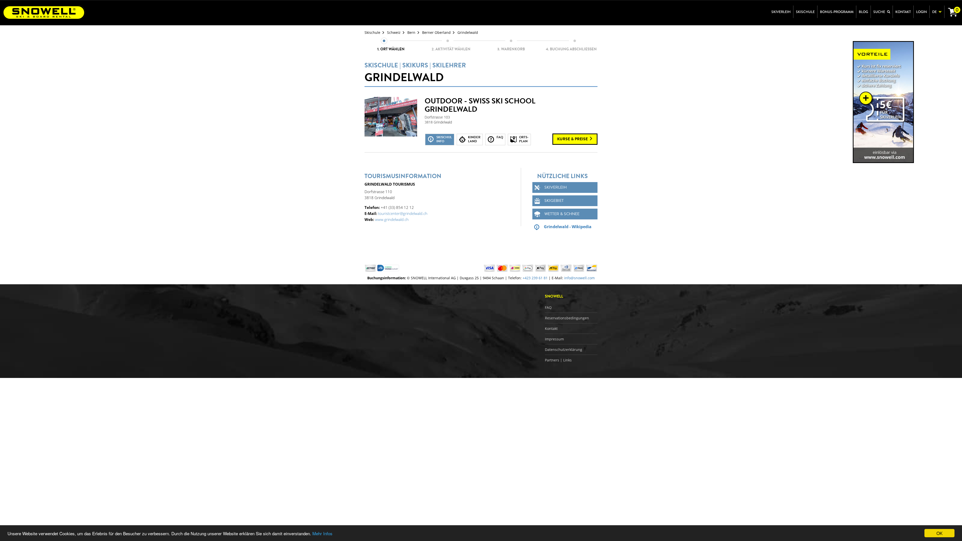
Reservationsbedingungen (567, 318)
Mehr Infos (322, 533)
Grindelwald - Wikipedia (567, 226)
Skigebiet (554, 201)
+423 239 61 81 (535, 278)
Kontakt (551, 328)
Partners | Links (558, 360)
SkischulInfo (444, 139)
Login (921, 11)
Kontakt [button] (903, 11)
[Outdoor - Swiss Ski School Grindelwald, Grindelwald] (391, 117)
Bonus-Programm (837, 11)
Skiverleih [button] (781, 11)
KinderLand (474, 139)
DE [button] (934, 11)
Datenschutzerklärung (563, 349)
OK (939, 533)
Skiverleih (555, 187)
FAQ (500, 137)
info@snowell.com (579, 278)
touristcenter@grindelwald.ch (402, 213)
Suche (879, 11)
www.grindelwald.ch (392, 219)
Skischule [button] (805, 11)
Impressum (554, 339)
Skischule (372, 32)
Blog (863, 11)
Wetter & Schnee (561, 214)
